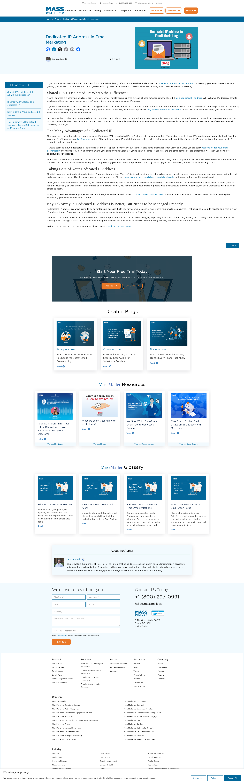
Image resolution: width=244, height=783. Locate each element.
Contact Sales (107, 3)
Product (69, 10)
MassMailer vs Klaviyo (133, 724)
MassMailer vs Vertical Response (66, 728)
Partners (161, 671)
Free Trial (154, 10)
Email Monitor (58, 675)
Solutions (83, 10)
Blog (57, 19)
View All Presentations (144, 444)
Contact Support (90, 3)
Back (233, 245)
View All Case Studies (188, 444)
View (128, 433)
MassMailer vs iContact (134, 705)
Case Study (138, 683)
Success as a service (118, 663)
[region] (122, 776)
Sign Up (189, 10)
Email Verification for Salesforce (90, 678)
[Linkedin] (83, 560)
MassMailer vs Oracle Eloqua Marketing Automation (75, 720)
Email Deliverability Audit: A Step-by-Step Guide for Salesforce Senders (119, 357)
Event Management (108, 761)
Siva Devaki (61, 59)
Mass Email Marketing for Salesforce (92, 665)
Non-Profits (105, 753)
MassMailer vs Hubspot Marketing (67, 735)
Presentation (139, 675)
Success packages (117, 667)
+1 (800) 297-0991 (125, 3)
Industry (139, 10)
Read (59, 366)
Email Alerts (57, 671)
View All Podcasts (55, 444)
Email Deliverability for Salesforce (91, 671)
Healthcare (105, 757)
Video (136, 671)
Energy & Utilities (107, 765)
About (160, 663)
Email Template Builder (62, 679)
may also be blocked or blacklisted (164, 109)
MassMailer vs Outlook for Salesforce (140, 728)
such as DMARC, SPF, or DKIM (148, 194)
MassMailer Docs (59, 683)
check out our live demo (118, 226)
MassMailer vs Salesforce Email (65, 732)
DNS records (83, 139)
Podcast (137, 679)
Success (114, 659)
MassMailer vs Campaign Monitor (138, 709)
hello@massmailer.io (145, 3)
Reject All (215, 778)
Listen (40, 439)
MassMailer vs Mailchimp (135, 701)
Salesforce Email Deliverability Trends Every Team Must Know (167, 356)
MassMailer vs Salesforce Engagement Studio (72, 713)
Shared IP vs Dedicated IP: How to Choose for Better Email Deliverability (74, 357)
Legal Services (154, 757)
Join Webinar (139, 686)
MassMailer (57, 663)
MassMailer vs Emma (133, 720)
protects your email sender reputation (176, 83)
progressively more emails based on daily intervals (149, 177)
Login (160, 3)
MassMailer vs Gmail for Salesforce (139, 732)
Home (48, 19)
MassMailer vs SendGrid (62, 716)
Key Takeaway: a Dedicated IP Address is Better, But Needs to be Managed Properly (23, 125)
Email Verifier (58, 667)
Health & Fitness (59, 761)
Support (113, 671)
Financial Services (156, 753)
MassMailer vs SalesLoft (134, 735)
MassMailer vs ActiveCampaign (65, 709)
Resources (108, 10)
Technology (153, 765)
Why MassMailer (59, 701)
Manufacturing (58, 765)
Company (162, 659)
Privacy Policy (62, 635)
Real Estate (57, 757)
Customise (197, 778)
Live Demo (171, 10)
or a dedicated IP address (189, 98)
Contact (161, 679)
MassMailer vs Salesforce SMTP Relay (140, 739)
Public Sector (154, 761)
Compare (124, 10)
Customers (162, 667)
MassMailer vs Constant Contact (66, 705)
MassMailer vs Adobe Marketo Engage (140, 716)
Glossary (137, 663)
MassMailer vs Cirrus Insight (64, 739)
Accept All (232, 778)
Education (56, 753)
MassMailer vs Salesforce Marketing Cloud (142, 713)
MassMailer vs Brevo (61, 724)
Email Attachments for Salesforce (91, 685)
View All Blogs (99, 444)
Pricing (97, 10)
